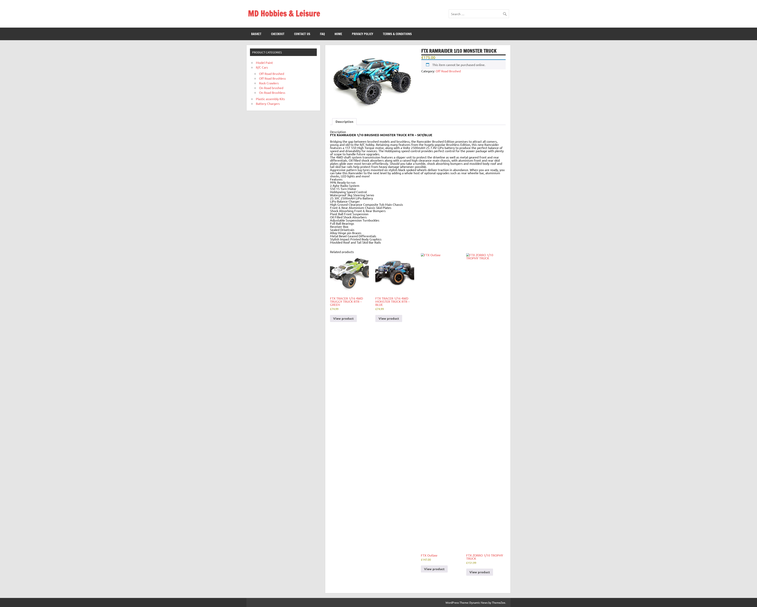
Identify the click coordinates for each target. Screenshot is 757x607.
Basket (256, 34)
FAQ (322, 34)
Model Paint (264, 62)
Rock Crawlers (269, 83)
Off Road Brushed (448, 71)
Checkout (277, 34)
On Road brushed (271, 88)
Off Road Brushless (272, 78)
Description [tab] (344, 121)
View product (343, 318)
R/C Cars (262, 67)
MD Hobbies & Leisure (284, 13)
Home (338, 34)
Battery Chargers (268, 103)
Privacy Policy (362, 34)
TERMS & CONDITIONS (397, 34)
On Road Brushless (272, 92)
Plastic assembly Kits (270, 99)
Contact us (302, 34)
